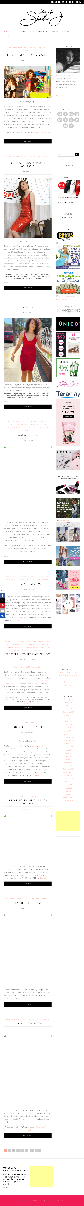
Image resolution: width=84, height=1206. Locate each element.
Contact (55, 31)
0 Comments (28, 141)
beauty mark (44, 641)
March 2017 (68, 759)
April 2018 (68, 728)
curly (18, 580)
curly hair (25, 580)
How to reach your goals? (27, 54)
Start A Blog (66, 31)
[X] (2, 600)
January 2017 (68, 766)
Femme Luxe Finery (28, 902)
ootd (15, 48)
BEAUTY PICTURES (12, 644)
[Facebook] (2, 595)
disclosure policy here (43, 132)
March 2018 (68, 731)
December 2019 (68, 712)
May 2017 (68, 753)
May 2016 (68, 788)
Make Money (8, 36)
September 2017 (68, 747)
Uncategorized (27, 723)
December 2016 (68, 769)
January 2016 (68, 800)
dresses (13, 899)
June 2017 (68, 750)
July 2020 (68, 702)
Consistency (27, 434)
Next (37, 1151)
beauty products (27, 644)
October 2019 (68, 715)
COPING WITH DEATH (27, 1023)
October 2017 (68, 743)
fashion (9, 48)
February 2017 (68, 762)
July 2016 (68, 782)
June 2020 (68, 705)
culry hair (17, 577)
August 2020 (68, 699)
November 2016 (68, 772)
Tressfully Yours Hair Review (27, 654)
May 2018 (68, 724)
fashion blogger (34, 421)
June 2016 (68, 785)
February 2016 (68, 797)
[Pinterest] (2, 605)
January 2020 (68, 709)
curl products (28, 577)
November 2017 (68, 740)
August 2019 (68, 718)
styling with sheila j (41, 1019)
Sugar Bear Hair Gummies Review (28, 802)
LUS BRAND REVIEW (27, 584)
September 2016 (68, 775)
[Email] (2, 610)
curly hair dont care (39, 580)
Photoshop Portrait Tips (27, 726)
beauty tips (39, 644)
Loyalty (27, 307)
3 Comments (28, 1004)
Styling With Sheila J (38, 1200)
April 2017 (68, 756)
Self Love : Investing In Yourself (27, 165)
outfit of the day (25, 48)
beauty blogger (18, 641)
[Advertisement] (68, 821)
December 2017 (68, 737)
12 (32, 1151)
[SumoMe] (2, 615)
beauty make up (32, 641)
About (13, 31)
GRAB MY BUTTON (68, 217)
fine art (34, 746)
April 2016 (68, 791)
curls (37, 577)
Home (6, 31)
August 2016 (68, 778)
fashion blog (20, 421)
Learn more (60, 95)
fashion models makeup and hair (26, 424)
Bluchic (60, 1200)
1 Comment (27, 562)
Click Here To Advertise (68, 202)
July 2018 (68, 721)
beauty (9, 577)
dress (7, 899)
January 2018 (68, 734)
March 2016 (68, 794)
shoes (35, 48)
